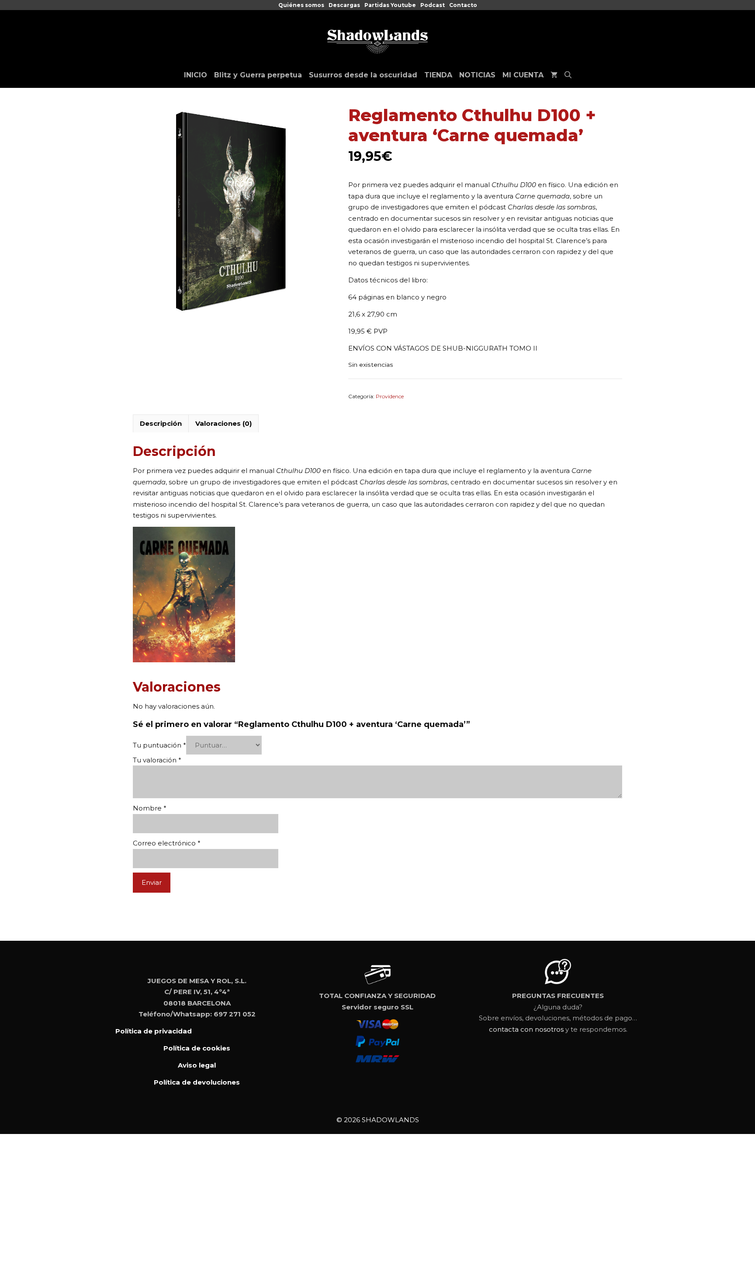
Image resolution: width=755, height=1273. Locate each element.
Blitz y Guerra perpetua (258, 75)
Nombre (149, 808)
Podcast (432, 5)
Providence (390, 396)
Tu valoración (157, 760)
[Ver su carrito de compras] (554, 75)
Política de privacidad (153, 1031)
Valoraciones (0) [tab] (223, 423)
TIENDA (438, 75)
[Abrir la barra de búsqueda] (568, 75)
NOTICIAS (477, 75)
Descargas (344, 5)
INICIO (195, 75)
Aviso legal (197, 1065)
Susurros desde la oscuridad (363, 75)
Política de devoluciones (197, 1082)
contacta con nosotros (526, 1029)
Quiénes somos (301, 5)
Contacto (463, 5)
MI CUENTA (523, 75)
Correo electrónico (167, 843)
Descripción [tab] (161, 423)
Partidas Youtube (390, 5)
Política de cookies (196, 1048)
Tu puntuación (159, 745)
